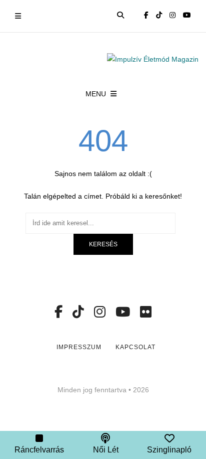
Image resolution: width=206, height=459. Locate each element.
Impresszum (79, 347)
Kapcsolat (136, 347)
